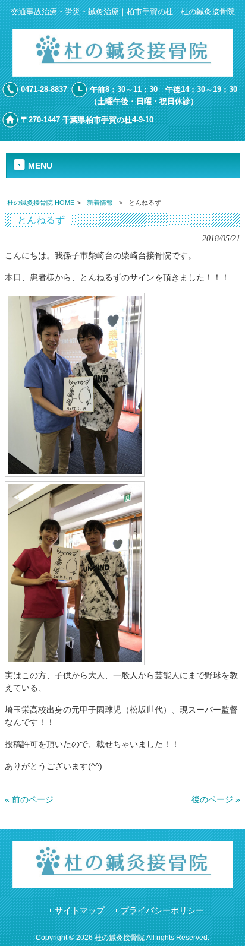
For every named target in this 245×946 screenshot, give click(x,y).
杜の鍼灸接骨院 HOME (40, 202)
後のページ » (215, 799)
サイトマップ (80, 910)
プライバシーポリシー (162, 910)
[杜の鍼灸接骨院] (122, 73)
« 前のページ (29, 799)
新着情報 (100, 202)
